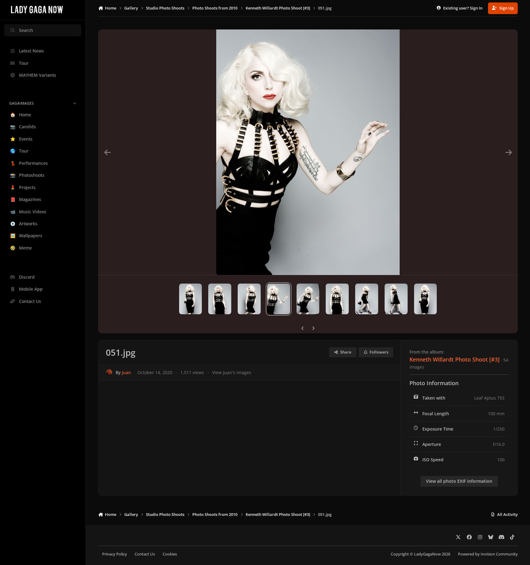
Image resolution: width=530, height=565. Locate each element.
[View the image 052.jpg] (249, 299)
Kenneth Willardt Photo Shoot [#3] (454, 359)
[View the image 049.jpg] (337, 299)
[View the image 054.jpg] (190, 299)
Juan (126, 372)
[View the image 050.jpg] (308, 299)
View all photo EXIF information (459, 481)
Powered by (488, 554)
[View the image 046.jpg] (425, 299)
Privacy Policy (114, 554)
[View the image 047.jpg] (396, 299)
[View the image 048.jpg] (366, 299)
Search (26, 30)
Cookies (170, 554)
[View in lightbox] (308, 152)
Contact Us (145, 554)
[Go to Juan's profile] (109, 372)
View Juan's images (231, 372)
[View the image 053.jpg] (219, 299)
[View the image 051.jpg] (278, 299)
